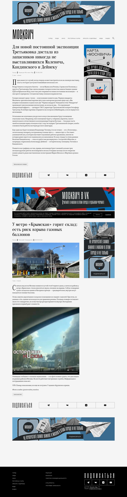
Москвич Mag (94, 487)
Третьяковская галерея (20, 164)
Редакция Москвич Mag (26, 72)
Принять (98, 214)
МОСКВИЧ (23, 34)
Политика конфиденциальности (56, 478)
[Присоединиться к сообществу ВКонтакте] (67, 175)
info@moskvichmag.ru (95, 488)
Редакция (49, 473)
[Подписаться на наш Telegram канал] (48, 175)
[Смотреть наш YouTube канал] (105, 175)
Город (14, 72)
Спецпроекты (50, 483)
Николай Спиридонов (26, 240)
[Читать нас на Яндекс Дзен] (86, 175)
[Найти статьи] (113, 38)
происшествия (18, 394)
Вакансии (49, 475)
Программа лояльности (53, 485)
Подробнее (108, 214)
